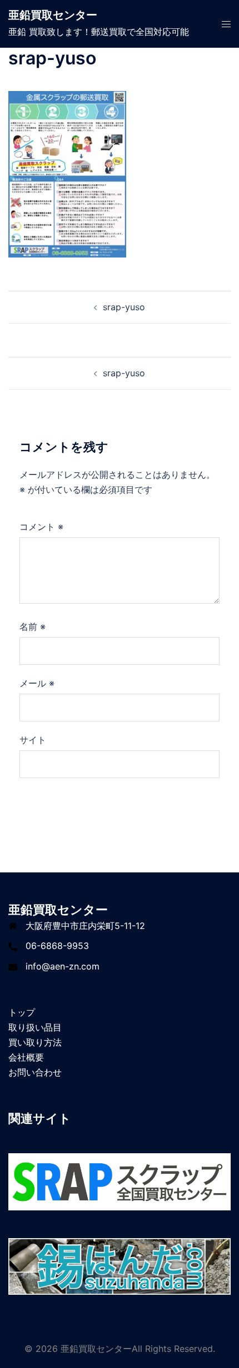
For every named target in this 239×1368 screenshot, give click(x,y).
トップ (21, 1012)
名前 (32, 626)
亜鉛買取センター (52, 15)
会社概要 (26, 1057)
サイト (32, 739)
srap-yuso (124, 306)
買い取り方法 (35, 1042)
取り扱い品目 (35, 1027)
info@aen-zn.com (62, 966)
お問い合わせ (35, 1072)
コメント (41, 526)
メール (36, 683)
